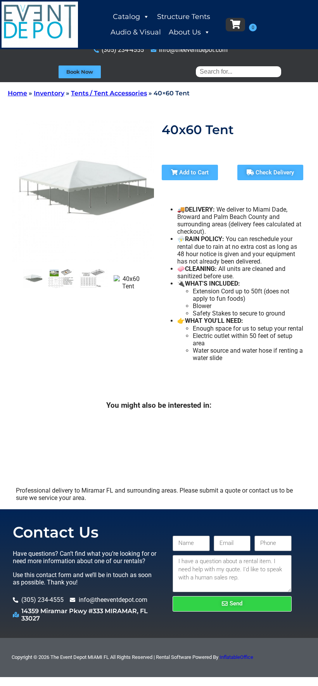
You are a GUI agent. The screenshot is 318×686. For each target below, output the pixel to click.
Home (17, 93)
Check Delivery (274, 172)
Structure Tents (183, 16)
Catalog (126, 16)
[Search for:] (238, 71)
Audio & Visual (136, 32)
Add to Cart (193, 172)
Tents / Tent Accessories (109, 93)
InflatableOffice (236, 657)
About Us (185, 32)
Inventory (49, 93)
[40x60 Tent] (32, 278)
